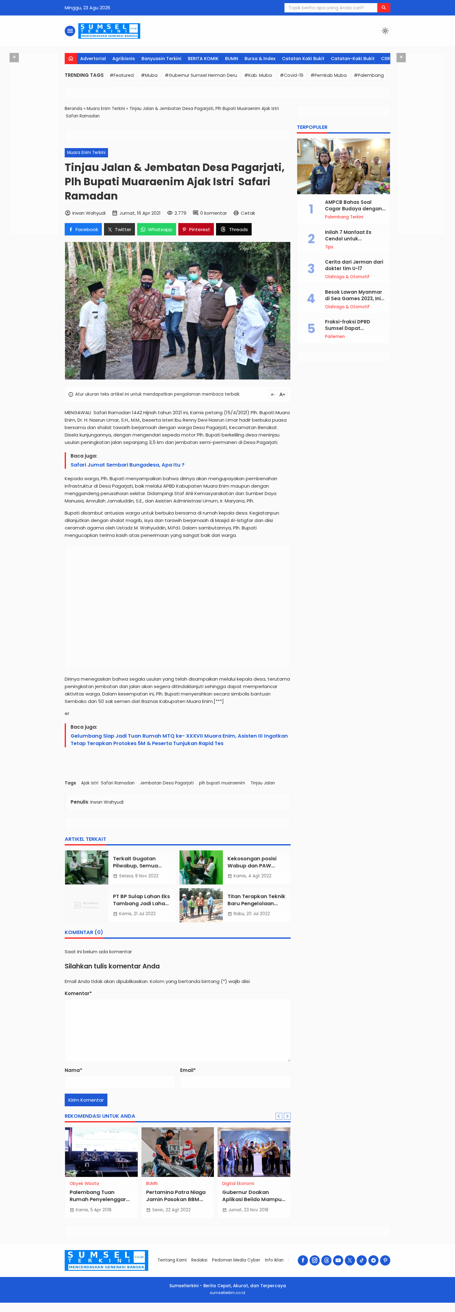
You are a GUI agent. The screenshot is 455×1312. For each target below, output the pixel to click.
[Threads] (326, 1260)
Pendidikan (233, 1184)
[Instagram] (315, 1260)
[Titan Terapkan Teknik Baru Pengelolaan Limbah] (201, 905)
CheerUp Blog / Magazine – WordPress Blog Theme (206, 1310)
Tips (329, 247)
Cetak (248, 213)
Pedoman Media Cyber (236, 1260)
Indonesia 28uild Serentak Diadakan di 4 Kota (100, 1199)
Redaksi (199, 1260)
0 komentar (213, 213)
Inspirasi (78, 1184)
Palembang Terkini (344, 217)
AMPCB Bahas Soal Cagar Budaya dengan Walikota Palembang (353, 208)
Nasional (155, 1184)
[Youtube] (338, 1260)
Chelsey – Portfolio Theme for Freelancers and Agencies (257, 1310)
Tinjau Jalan (262, 783)
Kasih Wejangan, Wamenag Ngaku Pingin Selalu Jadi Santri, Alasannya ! (177, 1203)
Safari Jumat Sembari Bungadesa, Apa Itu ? (127, 464)
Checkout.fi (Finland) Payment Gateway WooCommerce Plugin (187, 1310)
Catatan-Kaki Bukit (353, 58)
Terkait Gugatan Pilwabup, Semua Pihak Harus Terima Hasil (138, 869)
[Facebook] (303, 1260)
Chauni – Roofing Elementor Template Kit (148, 1310)
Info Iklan (274, 1260)
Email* (188, 1070)
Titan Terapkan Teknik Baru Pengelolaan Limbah (256, 903)
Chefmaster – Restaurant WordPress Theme (241, 1310)
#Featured (122, 75)
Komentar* (78, 993)
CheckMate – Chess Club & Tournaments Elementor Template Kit (166, 1310)
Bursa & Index (260, 58)
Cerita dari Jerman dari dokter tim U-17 (354, 265)
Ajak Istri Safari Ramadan (108, 783)
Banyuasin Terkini (161, 58)
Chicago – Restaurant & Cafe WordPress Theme (313, 1310)
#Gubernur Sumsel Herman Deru (201, 75)
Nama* (73, 1070)
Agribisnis (123, 58)
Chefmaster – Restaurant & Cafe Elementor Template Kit (224, 1310)
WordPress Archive (138, 1310)
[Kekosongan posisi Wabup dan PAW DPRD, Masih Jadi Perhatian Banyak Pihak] (201, 867)
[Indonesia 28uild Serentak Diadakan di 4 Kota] (101, 1152)
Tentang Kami (172, 1260)
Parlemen (335, 337)
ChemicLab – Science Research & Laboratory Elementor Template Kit (277, 1310)
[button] (383, 7)
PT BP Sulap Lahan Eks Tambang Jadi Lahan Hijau (141, 903)
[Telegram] (373, 1260)
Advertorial (93, 58)
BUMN (231, 58)
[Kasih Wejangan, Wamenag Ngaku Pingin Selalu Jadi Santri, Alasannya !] (177, 1152)
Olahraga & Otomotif (347, 277)
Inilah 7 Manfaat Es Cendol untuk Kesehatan (348, 238)
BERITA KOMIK (203, 58)
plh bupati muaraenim (222, 783)
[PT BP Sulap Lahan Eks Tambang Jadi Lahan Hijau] (86, 905)
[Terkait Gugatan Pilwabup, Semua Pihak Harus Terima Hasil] (86, 867)
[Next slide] (287, 1116)
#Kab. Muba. (258, 75)
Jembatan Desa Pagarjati (167, 783)
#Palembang (369, 75)
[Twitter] (350, 1260)
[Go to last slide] (278, 1116)
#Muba (149, 75)
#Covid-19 (291, 75)
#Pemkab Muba (328, 75)
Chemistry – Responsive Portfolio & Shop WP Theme (296, 1310)
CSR (385, 58)
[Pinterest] (385, 1260)
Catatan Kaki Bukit (303, 58)
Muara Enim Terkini (86, 153)
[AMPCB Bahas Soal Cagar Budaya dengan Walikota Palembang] (343, 166)
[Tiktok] (362, 1260)
